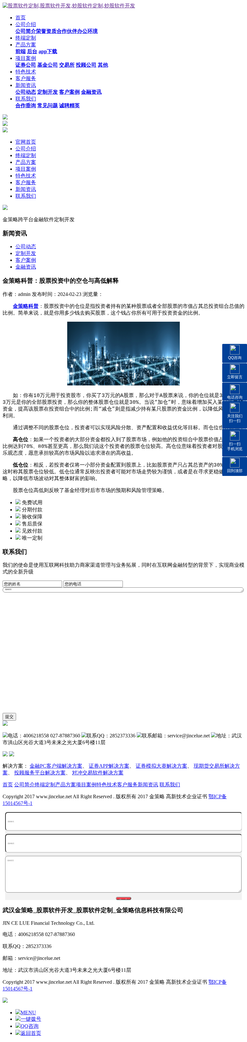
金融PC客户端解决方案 (56, 766)
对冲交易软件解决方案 (98, 772)
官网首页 (25, 142)
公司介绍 (25, 24)
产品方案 (25, 44)
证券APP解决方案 (109, 766)
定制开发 (25, 253)
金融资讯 (25, 267)
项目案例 (25, 58)
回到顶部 (234, 471)
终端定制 (25, 38)
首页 (20, 17)
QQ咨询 (235, 357)
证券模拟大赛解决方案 (161, 766)
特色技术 (25, 71)
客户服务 (25, 78)
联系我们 (25, 98)
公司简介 (24, 784)
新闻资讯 (25, 85)
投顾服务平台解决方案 (40, 772)
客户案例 (25, 260)
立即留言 (234, 377)
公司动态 (25, 246)
